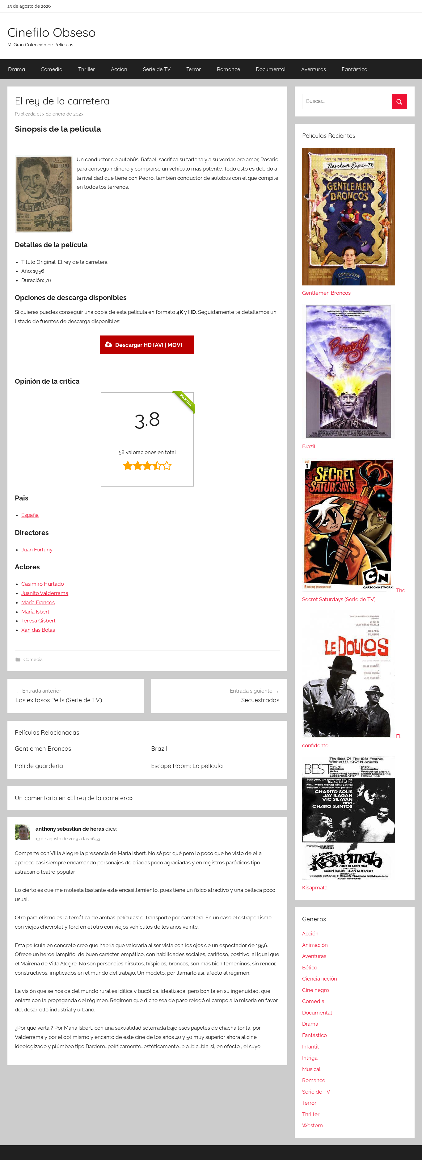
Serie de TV (157, 69)
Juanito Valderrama (44, 593)
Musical (311, 1069)
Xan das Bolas (38, 630)
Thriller (86, 69)
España (30, 515)
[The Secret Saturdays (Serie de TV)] (349, 590)
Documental (270, 69)
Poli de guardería (39, 766)
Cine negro (315, 990)
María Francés (38, 602)
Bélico (309, 967)
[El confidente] (349, 736)
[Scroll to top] (410, 1148)
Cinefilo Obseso (51, 32)
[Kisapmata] (348, 878)
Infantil (310, 1047)
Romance (228, 69)
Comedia (51, 69)
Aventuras (313, 69)
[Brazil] (348, 437)
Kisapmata (314, 887)
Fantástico (354, 69)
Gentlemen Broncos (43, 748)
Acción (119, 69)
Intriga (310, 1058)
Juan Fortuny (37, 549)
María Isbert (35, 612)
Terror (193, 69)
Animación (315, 945)
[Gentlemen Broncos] (348, 284)
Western (312, 1125)
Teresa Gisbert (38, 621)
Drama (16, 69)
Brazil (159, 748)
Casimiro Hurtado (42, 584)
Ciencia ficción (319, 979)
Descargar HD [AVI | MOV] (148, 345)
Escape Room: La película (187, 766)
